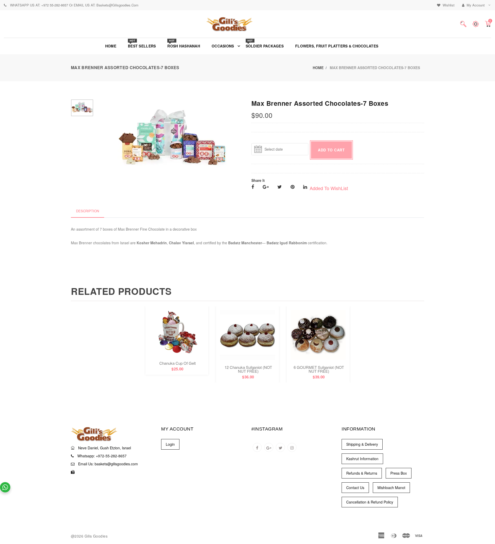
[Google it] (266, 187)
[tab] (87, 211)
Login (170, 444)
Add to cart (331, 149)
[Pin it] (292, 187)
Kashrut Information (362, 458)
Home (318, 67)
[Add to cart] (177, 340)
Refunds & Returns (361, 473)
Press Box (398, 473)
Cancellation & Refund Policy (369, 502)
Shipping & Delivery (362, 444)
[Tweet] (279, 187)
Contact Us (355, 487)
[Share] (252, 187)
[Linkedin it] (305, 187)
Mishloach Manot (391, 487)
